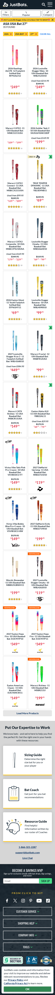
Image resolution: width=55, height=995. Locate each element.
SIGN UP (45, 881)
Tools (26, 947)
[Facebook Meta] (7, 901)
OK (28, 989)
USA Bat (19, 34)
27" (32, 34)
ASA (6, 34)
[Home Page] (15, 4)
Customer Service (26, 911)
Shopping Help (26, 923)
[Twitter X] (15, 901)
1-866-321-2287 (28, 847)
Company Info (26, 935)
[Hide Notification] (52, 20)
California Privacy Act (16, 983)
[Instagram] (23, 901)
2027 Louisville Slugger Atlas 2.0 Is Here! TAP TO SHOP (25, 20)
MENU (51, 5)
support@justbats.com (27, 852)
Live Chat (27, 857)
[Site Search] (43, 4)
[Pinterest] (30, 901)
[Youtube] (39, 901)
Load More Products (27, 713)
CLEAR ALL (45, 34)
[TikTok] (48, 901)
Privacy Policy (16, 979)
